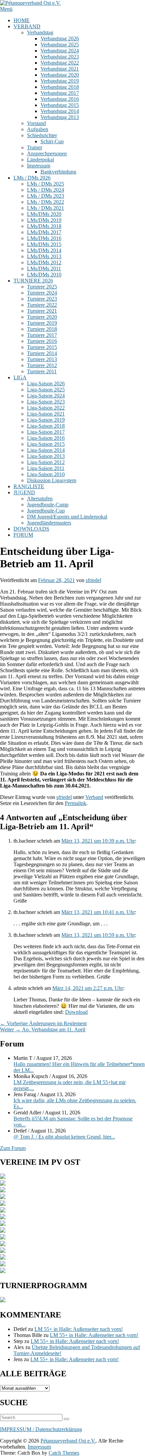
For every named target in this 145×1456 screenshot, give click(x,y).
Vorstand (36, 123)
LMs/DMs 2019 (44, 220)
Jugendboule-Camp (47, 504)
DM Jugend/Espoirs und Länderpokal (67, 517)
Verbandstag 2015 (59, 105)
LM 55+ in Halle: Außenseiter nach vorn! (78, 1329)
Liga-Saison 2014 (46, 450)
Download (76, 1012)
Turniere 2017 (42, 335)
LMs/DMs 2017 (44, 232)
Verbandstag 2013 (59, 117)
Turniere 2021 (42, 311)
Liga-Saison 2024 (46, 395)
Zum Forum (13, 1148)
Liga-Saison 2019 (46, 420)
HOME (21, 20)
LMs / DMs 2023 (45, 196)
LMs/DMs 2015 (44, 244)
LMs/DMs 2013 (44, 256)
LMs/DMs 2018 (44, 226)
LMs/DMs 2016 (44, 238)
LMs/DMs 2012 (44, 262)
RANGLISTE (28, 486)
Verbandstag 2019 (59, 81)
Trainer (34, 147)
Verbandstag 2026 (59, 38)
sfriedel (93, 580)
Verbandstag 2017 (59, 93)
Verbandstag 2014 (59, 111)
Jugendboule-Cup (46, 510)
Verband (94, 797)
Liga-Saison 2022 (46, 408)
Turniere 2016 (42, 341)
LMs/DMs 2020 (44, 214)
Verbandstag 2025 (59, 44)
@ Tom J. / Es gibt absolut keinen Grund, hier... (64, 1137)
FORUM (23, 535)
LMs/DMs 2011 (44, 268)
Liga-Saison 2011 (45, 468)
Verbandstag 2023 (59, 57)
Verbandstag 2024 (59, 50)
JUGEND (24, 492)
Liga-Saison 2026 (46, 383)
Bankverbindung (58, 172)
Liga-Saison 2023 (46, 402)
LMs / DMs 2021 (45, 208)
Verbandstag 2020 (59, 75)
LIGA (20, 377)
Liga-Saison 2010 (46, 474)
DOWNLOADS (31, 529)
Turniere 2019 (42, 323)
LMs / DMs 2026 (32, 178)
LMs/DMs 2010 (44, 274)
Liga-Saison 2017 (46, 432)
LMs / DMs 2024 (45, 190)
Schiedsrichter (42, 135)
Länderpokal (40, 159)
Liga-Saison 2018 (46, 426)
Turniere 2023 (42, 299)
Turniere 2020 (42, 317)
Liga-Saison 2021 (46, 414)
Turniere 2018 (42, 329)
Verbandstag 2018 (59, 87)
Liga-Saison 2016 (46, 438)
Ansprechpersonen (47, 153)
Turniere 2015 (42, 347)
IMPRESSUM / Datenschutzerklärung (41, 1429)
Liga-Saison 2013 (46, 456)
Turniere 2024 (42, 293)
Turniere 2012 (42, 365)
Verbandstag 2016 (59, 99)
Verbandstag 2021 (59, 69)
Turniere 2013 (42, 359)
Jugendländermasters (49, 523)
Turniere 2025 (42, 287)
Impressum (38, 165)
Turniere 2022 (42, 305)
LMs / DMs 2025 (45, 184)
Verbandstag (40, 32)
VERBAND (26, 26)
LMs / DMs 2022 (45, 202)
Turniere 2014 (42, 353)
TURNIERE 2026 (33, 280)
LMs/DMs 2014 (44, 250)
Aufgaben (37, 129)
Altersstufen (40, 498)
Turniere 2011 (42, 371)
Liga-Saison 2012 (46, 462)
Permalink (75, 803)
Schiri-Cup (52, 141)
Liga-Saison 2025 (46, 389)
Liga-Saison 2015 (46, 444)
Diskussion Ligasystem (51, 480)
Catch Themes (64, 1453)
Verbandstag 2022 (59, 63)
